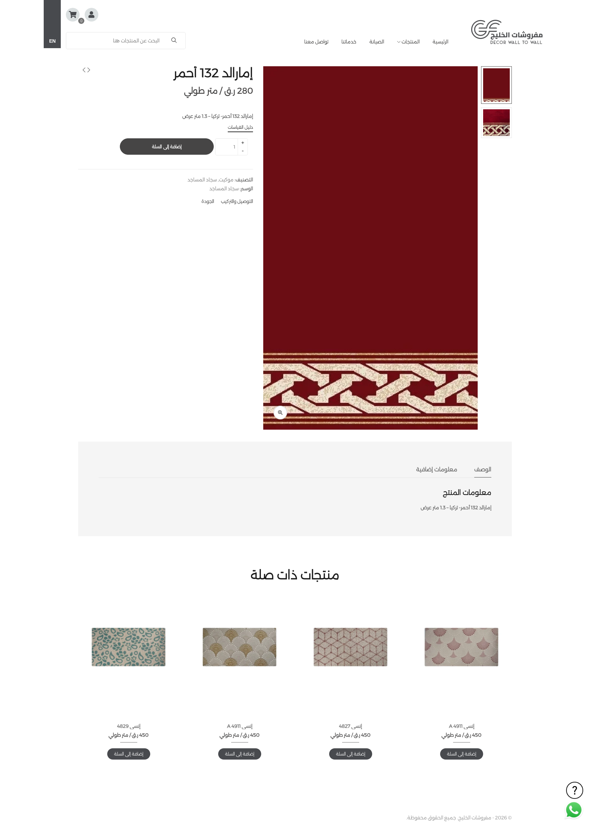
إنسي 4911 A (461, 726)
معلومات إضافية (436, 469)
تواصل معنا (316, 42)
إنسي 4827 (350, 726)
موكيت (226, 180)
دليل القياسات (240, 127)
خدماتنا (348, 42)
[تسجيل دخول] (91, 15)
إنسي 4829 (128, 726)
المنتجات (410, 42)
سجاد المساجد (202, 180)
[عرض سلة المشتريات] (73, 15)
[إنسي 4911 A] (461, 647)
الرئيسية (440, 42)
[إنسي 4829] (128, 647)
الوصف (482, 469)
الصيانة (376, 42)
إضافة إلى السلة (167, 146)
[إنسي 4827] (350, 647)
